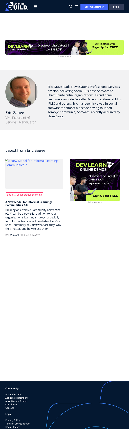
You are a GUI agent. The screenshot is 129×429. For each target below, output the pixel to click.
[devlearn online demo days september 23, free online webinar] (95, 179)
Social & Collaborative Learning (24, 194)
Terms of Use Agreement (17, 423)
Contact (9, 408)
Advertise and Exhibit (16, 401)
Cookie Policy (12, 427)
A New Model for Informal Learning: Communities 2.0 (28, 204)
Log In (116, 7)
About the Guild (13, 394)
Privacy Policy (12, 420)
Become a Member (94, 7)
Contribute (11, 404)
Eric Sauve (14, 112)
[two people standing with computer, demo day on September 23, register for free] (64, 47)
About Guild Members (16, 398)
